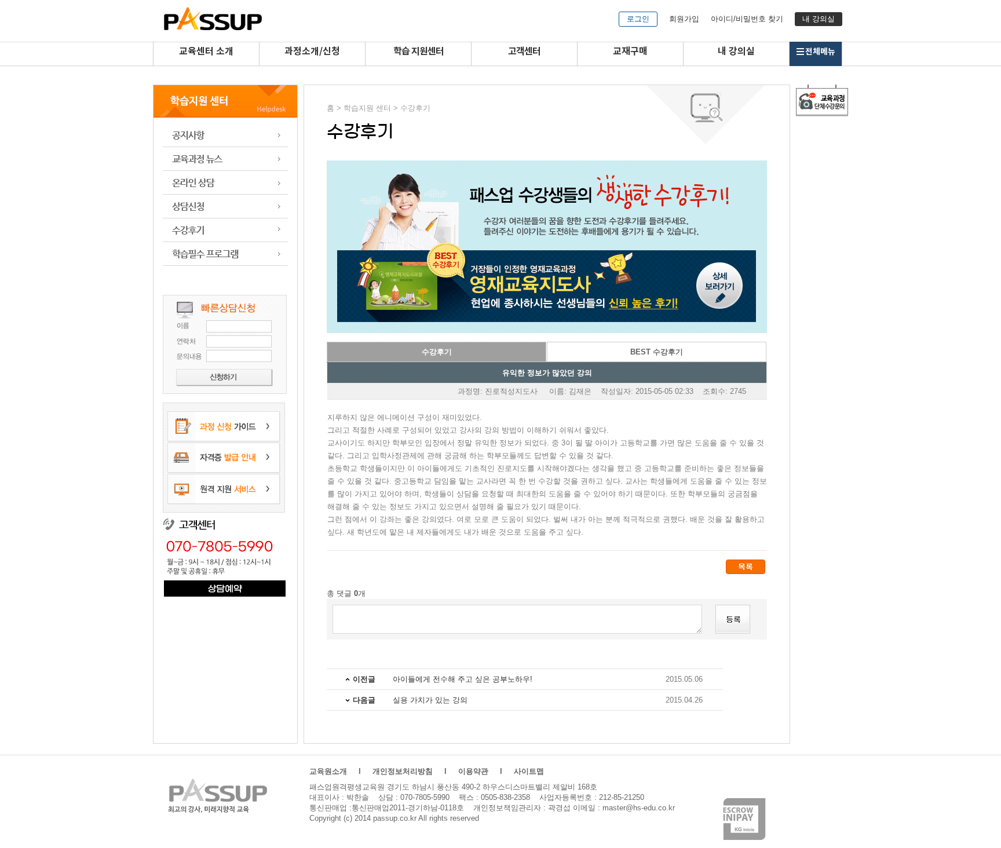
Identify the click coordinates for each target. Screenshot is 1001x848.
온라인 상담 (225, 183)
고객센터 (524, 51)
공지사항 (225, 135)
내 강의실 (818, 18)
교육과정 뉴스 (225, 159)
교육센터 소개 (206, 51)
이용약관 (473, 771)
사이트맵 (529, 771)
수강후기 (225, 230)
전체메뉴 (820, 52)
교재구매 (630, 51)
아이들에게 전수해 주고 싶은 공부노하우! (462, 679)
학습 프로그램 (225, 254)
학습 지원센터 (418, 51)
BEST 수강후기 (656, 352)
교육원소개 (328, 771)
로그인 (638, 18)
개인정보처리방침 (402, 771)
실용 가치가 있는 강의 (430, 700)
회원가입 (684, 18)
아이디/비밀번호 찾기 (747, 18)
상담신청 (225, 206)
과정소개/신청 (312, 51)
